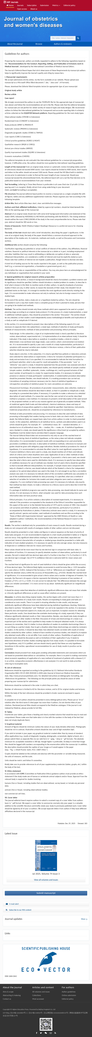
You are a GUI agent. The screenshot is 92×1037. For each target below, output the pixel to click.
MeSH (24, 226)
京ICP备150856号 (35, 1013)
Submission (44, 5)
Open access (22, 9)
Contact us (7, 999)
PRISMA (24, 129)
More (83, 919)
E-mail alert (14, 904)
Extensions (35, 117)
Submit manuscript (46, 893)
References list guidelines (16, 679)
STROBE (26, 117)
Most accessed (38, 999)
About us (33, 9)
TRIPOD (39, 133)
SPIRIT (20, 125)
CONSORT (24, 121)
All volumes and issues (41, 992)
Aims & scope (8, 992)
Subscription (32, 5)
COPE (22, 774)
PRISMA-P (28, 125)
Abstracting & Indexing (12, 995)
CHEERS (26, 156)
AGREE (29, 141)
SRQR (24, 145)
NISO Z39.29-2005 (22, 673)
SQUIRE (31, 152)
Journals (20, 5)
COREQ (31, 145)
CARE (18, 137)
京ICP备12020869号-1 (18, 1013)
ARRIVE (29, 149)
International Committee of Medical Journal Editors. (54, 67)
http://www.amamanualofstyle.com (23, 676)
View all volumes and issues (46, 880)
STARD (31, 133)
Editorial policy (69, 5)
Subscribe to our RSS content (20, 910)
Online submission (69, 995)
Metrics (55, 5)
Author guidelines (68, 992)
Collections (36, 995)
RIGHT (36, 141)
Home (11, 5)
